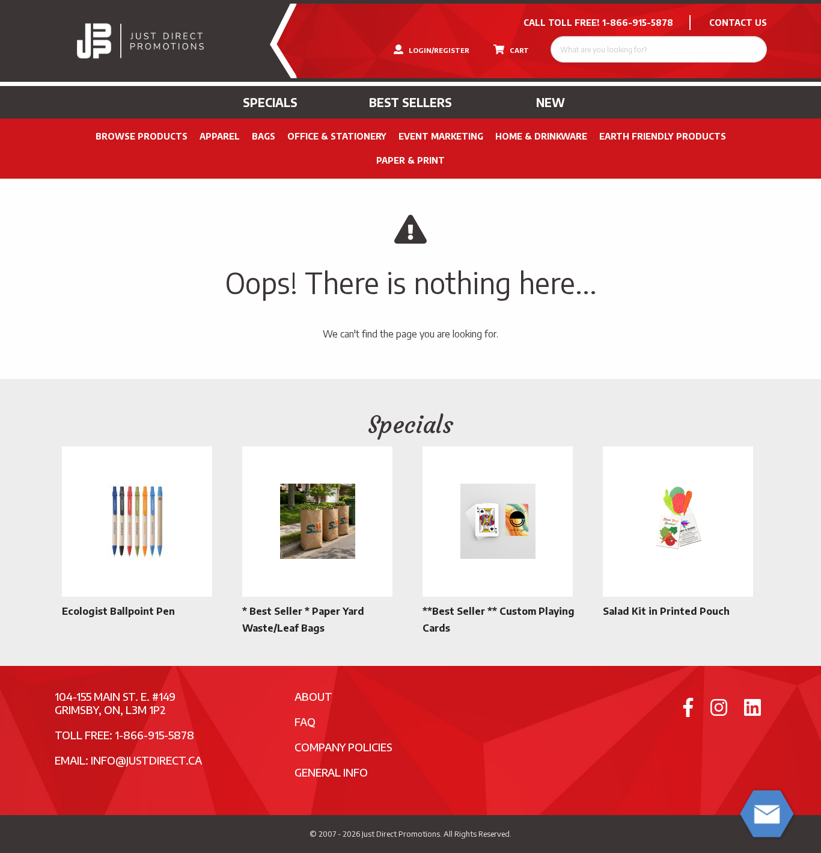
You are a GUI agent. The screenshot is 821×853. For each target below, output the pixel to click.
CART (518, 50)
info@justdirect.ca (146, 760)
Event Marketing (440, 136)
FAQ (305, 721)
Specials (270, 102)
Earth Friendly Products (662, 136)
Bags (263, 136)
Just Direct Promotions (401, 834)
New (550, 102)
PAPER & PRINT (410, 160)
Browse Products (142, 136)
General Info (331, 772)
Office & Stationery (336, 136)
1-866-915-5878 (637, 22)
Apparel (220, 136)
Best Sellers (410, 102)
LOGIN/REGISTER (438, 50)
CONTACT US (738, 22)
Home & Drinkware (541, 136)
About (313, 696)
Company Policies (343, 747)
